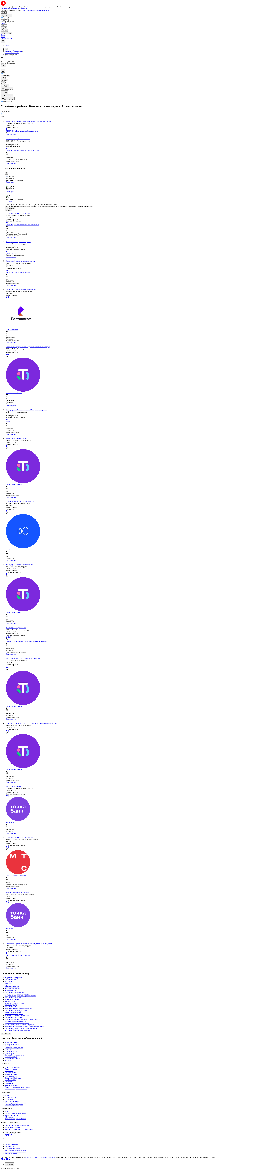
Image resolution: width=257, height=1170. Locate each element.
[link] (4, 30)
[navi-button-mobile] (3, 41)
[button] (3, 35)
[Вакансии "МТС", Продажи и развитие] (130, 862)
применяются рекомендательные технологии (40, 1157)
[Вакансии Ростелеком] (130, 313)
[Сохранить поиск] (3, 71)
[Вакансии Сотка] (130, 531)
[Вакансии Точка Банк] (130, 809)
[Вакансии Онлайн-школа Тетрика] (130, 375)
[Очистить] (3, 65)
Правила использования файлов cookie (35, 10)
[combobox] (10, 61)
